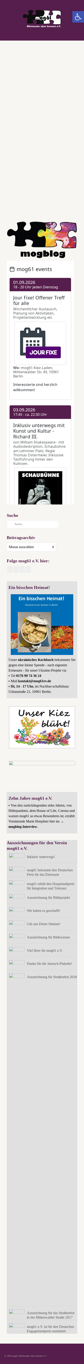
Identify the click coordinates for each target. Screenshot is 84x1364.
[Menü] (74, 35)
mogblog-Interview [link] (23, 827)
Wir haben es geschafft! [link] (43, 911)
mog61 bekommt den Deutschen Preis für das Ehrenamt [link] (50, 872)
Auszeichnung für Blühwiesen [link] (48, 937)
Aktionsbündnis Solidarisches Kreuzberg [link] (28, 203)
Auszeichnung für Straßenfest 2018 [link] (52, 977)
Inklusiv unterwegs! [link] (41, 857)
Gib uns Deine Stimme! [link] (43, 924)
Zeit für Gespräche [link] (51, 215)
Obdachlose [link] (52, 209)
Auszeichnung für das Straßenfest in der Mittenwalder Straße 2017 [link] (50, 1315)
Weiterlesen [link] (17, 182)
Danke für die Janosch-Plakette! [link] (49, 963)
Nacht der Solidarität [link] (37, 209)
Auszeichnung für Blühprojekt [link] (48, 897)
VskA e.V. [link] (37, 215)
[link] (78, 17)
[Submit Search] (10, 524)
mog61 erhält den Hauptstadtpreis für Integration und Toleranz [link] (50, 886)
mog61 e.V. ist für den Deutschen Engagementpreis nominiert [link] (50, 1329)
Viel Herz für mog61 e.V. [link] (45, 950)
